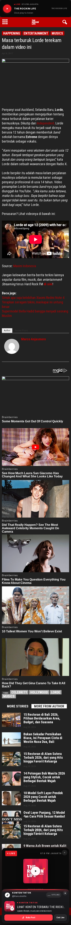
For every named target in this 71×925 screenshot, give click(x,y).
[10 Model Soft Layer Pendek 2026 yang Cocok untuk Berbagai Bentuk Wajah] (11, 798)
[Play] (7, 9)
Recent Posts (21, 330)
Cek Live (60, 917)
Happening (11, 33)
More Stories (17, 706)
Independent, (45, 123)
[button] (65, 22)
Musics (57, 33)
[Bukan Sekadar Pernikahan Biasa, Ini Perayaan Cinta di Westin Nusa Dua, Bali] (11, 739)
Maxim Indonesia (24, 266)
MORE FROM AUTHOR (49, 706)
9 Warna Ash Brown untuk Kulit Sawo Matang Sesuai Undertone (45, 847)
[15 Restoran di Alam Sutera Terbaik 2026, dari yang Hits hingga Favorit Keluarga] (11, 759)
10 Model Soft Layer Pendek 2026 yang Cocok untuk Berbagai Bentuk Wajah (43, 796)
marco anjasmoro (33, 339)
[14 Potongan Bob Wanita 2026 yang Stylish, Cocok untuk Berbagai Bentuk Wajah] (11, 779)
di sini (48, 284)
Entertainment (36, 33)
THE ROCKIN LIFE (59, 8)
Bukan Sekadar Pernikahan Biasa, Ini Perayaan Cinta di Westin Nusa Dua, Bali (42, 738)
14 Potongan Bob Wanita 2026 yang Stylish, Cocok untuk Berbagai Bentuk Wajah (44, 777)
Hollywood (39, 692)
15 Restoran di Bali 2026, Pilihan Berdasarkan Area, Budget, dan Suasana (41, 718)
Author (7, 330)
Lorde (55, 692)
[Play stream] (35, 871)
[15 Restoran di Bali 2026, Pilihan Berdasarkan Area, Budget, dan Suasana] (11, 720)
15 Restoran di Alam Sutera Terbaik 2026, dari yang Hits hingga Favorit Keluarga (43, 757)
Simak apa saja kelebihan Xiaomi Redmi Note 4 (33, 298)
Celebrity (19, 692)
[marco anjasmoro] (11, 346)
